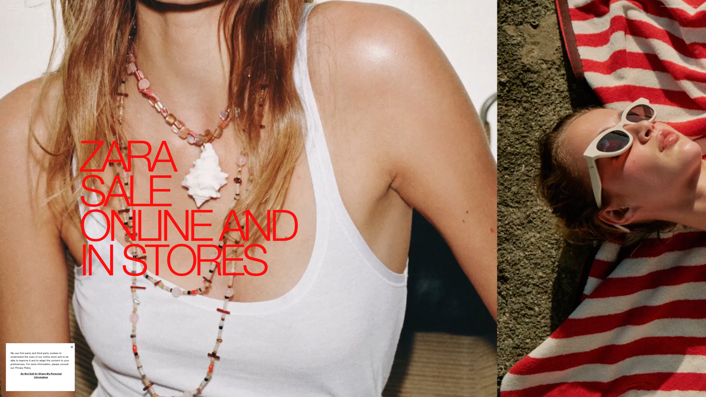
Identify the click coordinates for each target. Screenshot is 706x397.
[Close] (72, 347)
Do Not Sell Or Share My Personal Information (41, 375)
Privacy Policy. (23, 368)
